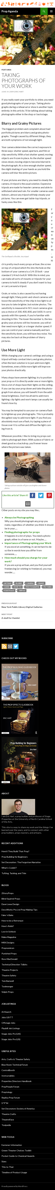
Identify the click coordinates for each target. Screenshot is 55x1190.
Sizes (4, 1161)
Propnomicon (8, 948)
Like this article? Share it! (15, 495)
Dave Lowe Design (10, 904)
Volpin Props (8, 992)
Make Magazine (9, 937)
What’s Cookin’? (9, 867)
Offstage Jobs (8, 1023)
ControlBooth (8, 1070)
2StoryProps (8, 893)
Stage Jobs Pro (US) (11, 1039)
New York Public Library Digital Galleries (22, 605)
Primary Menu (51, 11)
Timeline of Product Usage (14, 1172)
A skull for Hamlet (11, 616)
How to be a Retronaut (12, 920)
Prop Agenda (10, 11)
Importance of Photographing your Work (28, 543)
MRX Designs (8, 942)
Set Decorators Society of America (18, 1108)
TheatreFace (8, 1119)
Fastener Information (12, 1145)
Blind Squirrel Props (11, 898)
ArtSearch (6, 1012)
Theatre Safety (9, 975)
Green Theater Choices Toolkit (16, 1150)
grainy (41, 583)
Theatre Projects (10, 970)
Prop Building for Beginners (15, 856)
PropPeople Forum (10, 1086)
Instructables (8, 1075)
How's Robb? (8, 926)
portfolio (9, 590)
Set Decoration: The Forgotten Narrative (21, 862)
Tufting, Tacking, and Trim (14, 873)
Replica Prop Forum (11, 1097)
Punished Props (9, 953)
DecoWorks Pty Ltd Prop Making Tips (19, 909)
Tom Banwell (8, 981)
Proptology (7, 1092)
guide (6, 587)
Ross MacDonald (9, 959)
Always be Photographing (19, 517)
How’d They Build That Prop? (15, 851)
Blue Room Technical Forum (15, 1064)
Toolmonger (7, 986)
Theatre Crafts (9, 1114)
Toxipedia (6, 1125)
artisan (7, 583)
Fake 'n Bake (7, 915)
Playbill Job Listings (11, 1028)
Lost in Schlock (9, 931)
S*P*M (5, 1103)
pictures (48, 587)
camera (30, 583)
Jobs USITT (7, 1017)
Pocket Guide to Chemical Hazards (18, 1156)
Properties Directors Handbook (16, 1081)
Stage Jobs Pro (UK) (11, 1033)
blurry (19, 583)
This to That (8, 1167)
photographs (32, 587)
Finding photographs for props (22, 532)
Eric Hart (19, 91)
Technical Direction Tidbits (14, 964)
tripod (22, 590)
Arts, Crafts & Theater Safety (16, 1059)
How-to (18, 587)
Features (6, 70)
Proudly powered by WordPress (15, 1186)
